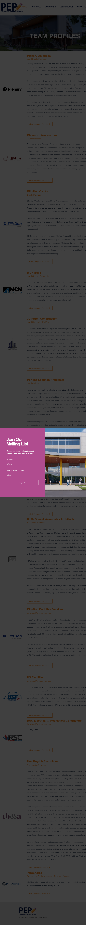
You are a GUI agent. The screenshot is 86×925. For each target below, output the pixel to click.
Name (9, 459)
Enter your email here (15, 471)
